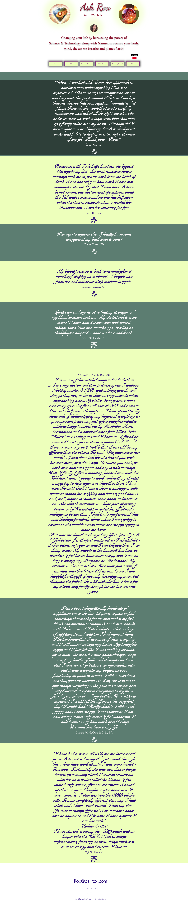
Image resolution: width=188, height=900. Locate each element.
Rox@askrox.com (90, 881)
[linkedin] (93, 893)
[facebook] (88, 893)
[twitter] (91, 893)
